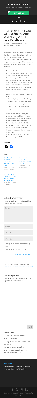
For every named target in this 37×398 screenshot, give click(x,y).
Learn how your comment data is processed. (18, 267)
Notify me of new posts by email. (17, 250)
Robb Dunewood (11, 43)
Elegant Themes (18, 393)
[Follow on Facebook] (12, 21)
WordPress (18, 395)
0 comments (16, 45)
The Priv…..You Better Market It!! (14, 336)
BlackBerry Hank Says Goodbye (14, 347)
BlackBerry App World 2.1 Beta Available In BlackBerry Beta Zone (9, 162)
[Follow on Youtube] (24, 21)
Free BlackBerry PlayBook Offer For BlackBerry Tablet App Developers (10, 177)
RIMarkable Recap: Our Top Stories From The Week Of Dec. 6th (25, 161)
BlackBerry (7, 45)
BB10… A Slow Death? (11, 339)
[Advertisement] (18, 303)
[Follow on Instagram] (20, 21)
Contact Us (18, 13)
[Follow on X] (16, 21)
